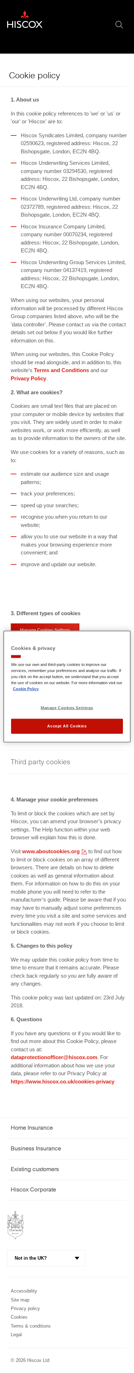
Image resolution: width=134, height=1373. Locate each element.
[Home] (25, 22)
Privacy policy (25, 1308)
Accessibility (24, 1291)
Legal (16, 1334)
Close (101, 24)
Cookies (19, 1317)
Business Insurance (36, 1148)
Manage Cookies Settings (67, 708)
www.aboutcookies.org (51, 852)
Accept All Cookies (66, 726)
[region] (66, 686)
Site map (20, 1300)
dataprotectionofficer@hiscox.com (54, 1057)
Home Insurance (32, 1127)
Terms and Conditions (61, 370)
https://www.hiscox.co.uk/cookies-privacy (62, 1081)
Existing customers (35, 1169)
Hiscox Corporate (33, 1189)
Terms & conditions (31, 1326)
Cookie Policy (26, 689)
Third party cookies (40, 762)
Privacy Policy (28, 378)
